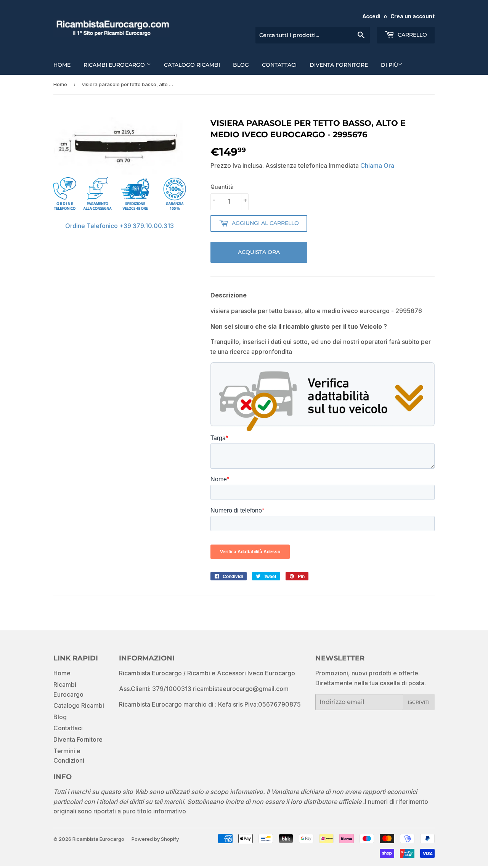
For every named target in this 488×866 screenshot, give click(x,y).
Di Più (389, 64)
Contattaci (279, 64)
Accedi (371, 16)
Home (62, 64)
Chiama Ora (377, 165)
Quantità (222, 186)
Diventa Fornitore (339, 64)
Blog (241, 64)
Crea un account (412, 16)
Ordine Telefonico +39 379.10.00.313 (119, 226)
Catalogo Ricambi (192, 64)
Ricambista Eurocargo (98, 839)
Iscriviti (419, 702)
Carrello (411, 34)
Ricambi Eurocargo (114, 64)
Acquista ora (259, 252)
